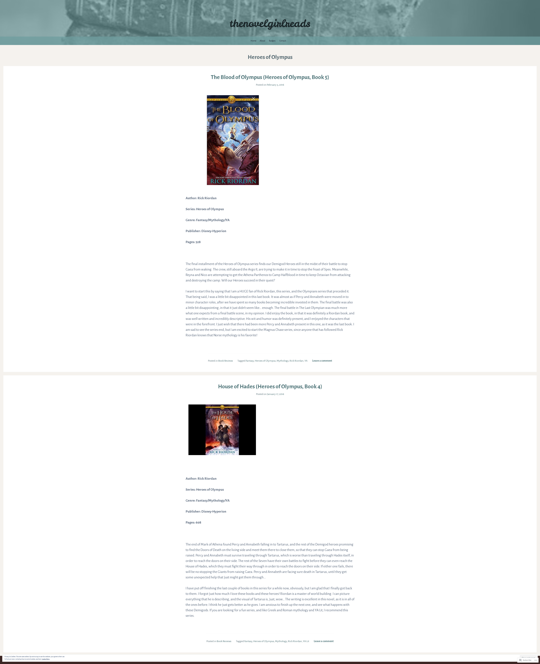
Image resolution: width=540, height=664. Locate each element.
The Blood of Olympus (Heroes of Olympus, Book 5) (270, 77)
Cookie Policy (46, 659)
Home (253, 41)
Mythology (283, 360)
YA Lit (306, 641)
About (262, 41)
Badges (272, 41)
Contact (282, 41)
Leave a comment (322, 360)
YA (306, 360)
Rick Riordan (296, 360)
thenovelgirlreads (270, 23)
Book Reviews (225, 360)
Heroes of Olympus (265, 360)
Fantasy (250, 360)
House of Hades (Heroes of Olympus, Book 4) (270, 386)
